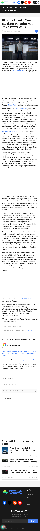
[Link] (22, 391)
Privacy (29, 504)
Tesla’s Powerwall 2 (9, 132)
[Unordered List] (15, 391)
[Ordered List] (13, 391)
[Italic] (6, 391)
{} (24, 390)
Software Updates (9, 10)
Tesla (16, 7)
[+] (27, 390)
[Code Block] (20, 391)
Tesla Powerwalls (20, 109)
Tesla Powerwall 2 (18, 71)
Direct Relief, (12, 105)
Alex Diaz (7, 31)
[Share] (36, 31)
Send (33, 521)
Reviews (29, 501)
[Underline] (8, 391)
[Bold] (4, 391)
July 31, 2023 (29, 330)
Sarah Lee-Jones (9, 456)
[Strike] (11, 391)
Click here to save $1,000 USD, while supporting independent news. (19, 353)
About (28, 497)
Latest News (7, 7)
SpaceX (23, 7)
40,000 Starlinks (27, 299)
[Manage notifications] (4, 526)
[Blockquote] (18, 391)
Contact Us (30, 494)
